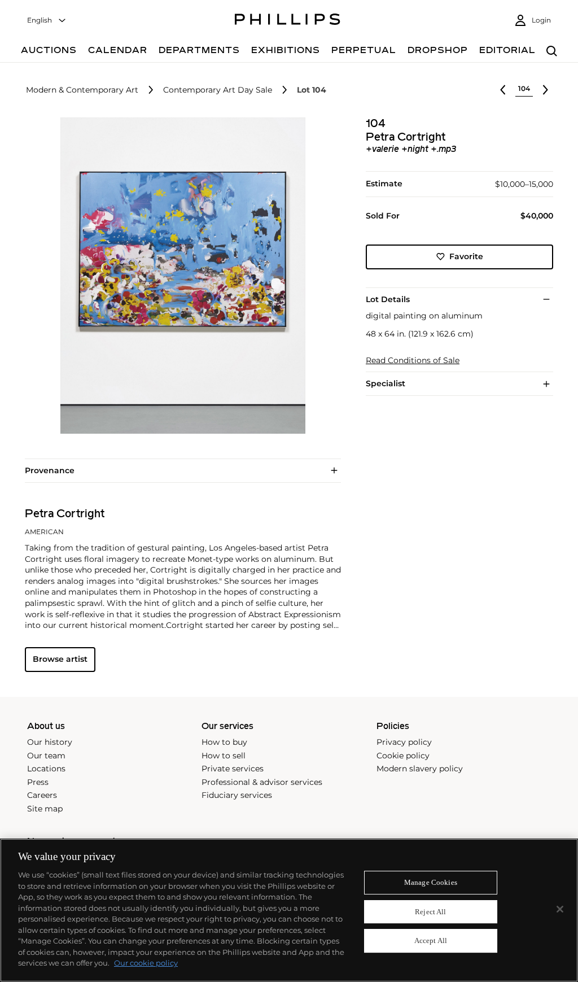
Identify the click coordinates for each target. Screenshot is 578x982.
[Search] (551, 51)
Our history (49, 742)
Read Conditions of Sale (412, 360)
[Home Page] (287, 21)
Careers (42, 795)
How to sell (224, 755)
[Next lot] (545, 90)
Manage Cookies (430, 882)
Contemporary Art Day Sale (217, 90)
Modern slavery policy (419, 768)
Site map (45, 809)
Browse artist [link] (60, 659)
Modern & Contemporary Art (82, 90)
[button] (179, 275)
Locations (46, 768)
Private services (233, 768)
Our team (46, 755)
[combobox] (47, 20)
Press (38, 782)
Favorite (466, 256)
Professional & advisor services (262, 782)
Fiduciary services (237, 795)
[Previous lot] (503, 90)
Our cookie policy (146, 962)
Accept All (430, 941)
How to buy (224, 742)
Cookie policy (403, 755)
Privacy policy (404, 742)
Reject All (430, 911)
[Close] (560, 909)
